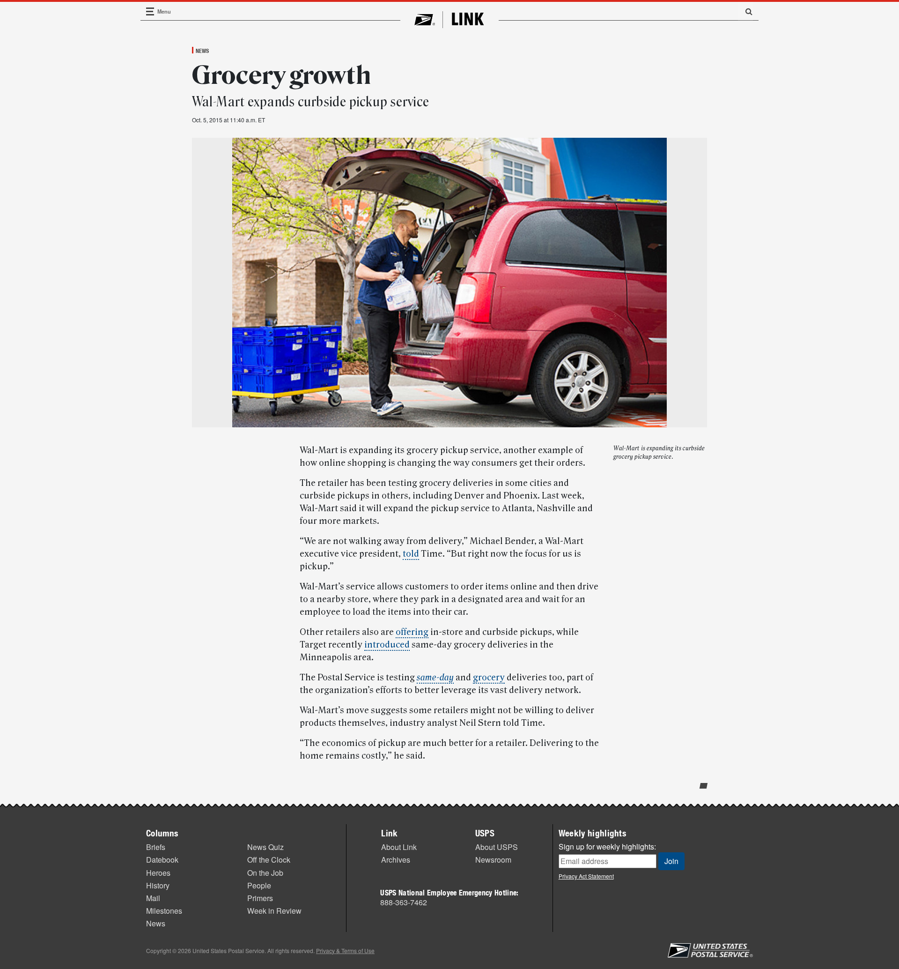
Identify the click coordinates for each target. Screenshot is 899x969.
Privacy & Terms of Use (345, 950)
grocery (489, 677)
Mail (153, 898)
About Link (399, 847)
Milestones (164, 910)
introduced (387, 645)
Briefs (155, 847)
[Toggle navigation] (150, 11)
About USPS (496, 847)
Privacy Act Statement (586, 876)
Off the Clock (268, 859)
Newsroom (493, 859)
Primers (260, 898)
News (202, 50)
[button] (745, 11)
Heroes (158, 872)
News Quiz (265, 847)
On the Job (265, 872)
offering (412, 632)
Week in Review (274, 910)
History (157, 885)
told (411, 554)
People (259, 885)
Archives (395, 859)
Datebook (162, 859)
